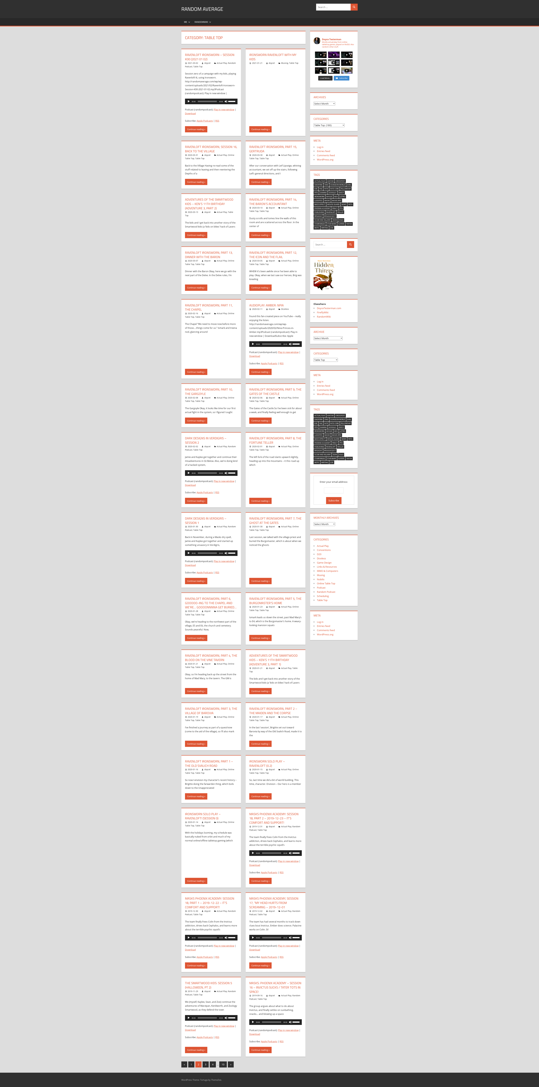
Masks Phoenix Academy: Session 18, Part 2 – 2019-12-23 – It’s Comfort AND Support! (274, 818)
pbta (350, 204)
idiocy (341, 192)
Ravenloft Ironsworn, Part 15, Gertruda (273, 149)
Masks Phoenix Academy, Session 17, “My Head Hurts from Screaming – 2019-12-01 (273, 903)
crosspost (340, 181)
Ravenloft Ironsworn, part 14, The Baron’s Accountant (273, 201)
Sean (335, 220)
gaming (323, 192)
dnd (326, 185)
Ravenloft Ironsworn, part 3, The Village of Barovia (211, 710)
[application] (211, 101)
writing (324, 228)
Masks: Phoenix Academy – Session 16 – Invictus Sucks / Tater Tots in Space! (275, 987)
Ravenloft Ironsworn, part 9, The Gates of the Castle (275, 391)
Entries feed (323, 151)
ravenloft (330, 212)
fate (326, 189)
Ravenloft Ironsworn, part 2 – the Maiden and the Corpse (273, 710)
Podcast (321, 587)
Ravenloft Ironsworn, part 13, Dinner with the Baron (209, 254)
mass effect (319, 204)
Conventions (324, 550)
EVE (315, 189)
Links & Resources (327, 566)
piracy (335, 208)
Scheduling (323, 596)
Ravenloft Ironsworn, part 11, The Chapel (209, 307)
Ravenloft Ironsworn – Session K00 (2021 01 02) (209, 57)
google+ (333, 192)
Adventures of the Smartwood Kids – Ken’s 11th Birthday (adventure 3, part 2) (209, 204)
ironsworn (319, 196)
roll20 (340, 212)
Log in (320, 147)
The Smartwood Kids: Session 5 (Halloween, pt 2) (208, 985)
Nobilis (320, 579)
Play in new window (224, 109)
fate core (334, 189)
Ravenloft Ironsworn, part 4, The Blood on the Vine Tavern (211, 657)
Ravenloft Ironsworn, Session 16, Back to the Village (211, 149)
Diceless (285, 309)
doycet (207, 63)
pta (341, 208)
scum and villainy (322, 220)
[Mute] (226, 101)
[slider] (232, 101)
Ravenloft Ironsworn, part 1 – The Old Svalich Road (209, 763)
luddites (318, 200)
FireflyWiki (322, 312)
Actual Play (222, 63)
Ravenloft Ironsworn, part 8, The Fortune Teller (275, 440)
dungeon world (337, 185)
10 (223, 1064)
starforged (319, 224)
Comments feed (326, 155)
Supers (341, 224)
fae (320, 189)
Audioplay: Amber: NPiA (266, 305)
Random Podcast (326, 591)
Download (190, 113)
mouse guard (333, 204)
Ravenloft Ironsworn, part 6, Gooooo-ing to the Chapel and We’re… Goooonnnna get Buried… (211, 603)
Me (185, 22)
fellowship (346, 189)
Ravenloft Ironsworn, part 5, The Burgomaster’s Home (275, 600)
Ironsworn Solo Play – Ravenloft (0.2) (267, 763)
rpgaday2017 (330, 216)
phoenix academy (322, 208)
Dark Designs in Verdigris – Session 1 (205, 520)
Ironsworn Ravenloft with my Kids (272, 57)
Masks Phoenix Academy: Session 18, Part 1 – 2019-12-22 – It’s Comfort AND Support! (209, 903)
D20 (319, 554)
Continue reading (195, 129)
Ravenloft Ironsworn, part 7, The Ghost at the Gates (275, 520)
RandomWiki (201, 22)
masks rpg (336, 200)
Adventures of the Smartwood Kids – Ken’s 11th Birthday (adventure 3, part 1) (273, 660)
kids (336, 196)
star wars (331, 224)
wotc (316, 228)
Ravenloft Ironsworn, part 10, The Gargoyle (209, 391)
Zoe (331, 228)
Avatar (330, 181)
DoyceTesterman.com (329, 308)
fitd (316, 192)
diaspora (318, 185)
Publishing (319, 212)
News (344, 204)
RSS (217, 120)
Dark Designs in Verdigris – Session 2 (205, 440)
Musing (284, 63)
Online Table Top (326, 583)
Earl (349, 185)
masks (327, 200)
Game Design (324, 562)
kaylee (329, 196)
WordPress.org (325, 159)
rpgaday (318, 216)
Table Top (198, 66)
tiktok (349, 224)
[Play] (188, 101)
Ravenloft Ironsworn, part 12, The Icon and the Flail (273, 254)
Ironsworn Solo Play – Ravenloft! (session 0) (203, 816)
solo (341, 220)
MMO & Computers (327, 571)
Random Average (202, 9)
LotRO (342, 196)
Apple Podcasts (205, 120)
